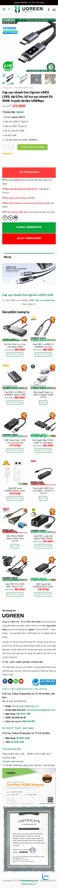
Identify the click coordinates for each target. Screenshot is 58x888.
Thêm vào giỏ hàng (32, 147)
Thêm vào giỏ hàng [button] (15, 354)
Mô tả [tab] (7, 257)
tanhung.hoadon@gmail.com (40, 710)
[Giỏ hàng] (54, 9)
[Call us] (10, 217)
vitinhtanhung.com (29, 880)
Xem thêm (27, 304)
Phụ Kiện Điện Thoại (24, 88)
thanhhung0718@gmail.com (25, 706)
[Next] (51, 45)
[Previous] (7, 45)
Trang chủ (7, 88)
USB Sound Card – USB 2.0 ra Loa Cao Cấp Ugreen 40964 (14, 442)
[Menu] (4, 9)
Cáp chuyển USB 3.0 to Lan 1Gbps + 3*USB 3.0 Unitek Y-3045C (43, 490)
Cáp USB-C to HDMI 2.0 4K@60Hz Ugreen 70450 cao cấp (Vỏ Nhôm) (15, 394)
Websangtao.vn (29, 884)
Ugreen (20, 112)
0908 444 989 (28, 721)
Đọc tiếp (43, 402)
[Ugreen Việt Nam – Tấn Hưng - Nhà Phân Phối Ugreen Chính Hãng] (28, 9)
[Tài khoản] (48, 9)
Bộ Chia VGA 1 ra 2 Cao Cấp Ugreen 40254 (14, 345)
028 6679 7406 (23, 714)
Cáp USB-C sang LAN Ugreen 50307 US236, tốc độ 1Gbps (43, 538)
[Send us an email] (10, 681)
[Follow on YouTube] (15, 217)
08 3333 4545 (23, 738)
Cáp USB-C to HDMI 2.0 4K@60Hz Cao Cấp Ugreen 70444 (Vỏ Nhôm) (43, 346)
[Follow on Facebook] (5, 217)
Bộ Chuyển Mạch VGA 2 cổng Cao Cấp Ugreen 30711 (43, 442)
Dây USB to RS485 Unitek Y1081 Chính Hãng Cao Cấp (14, 538)
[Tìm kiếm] (9, 9)
